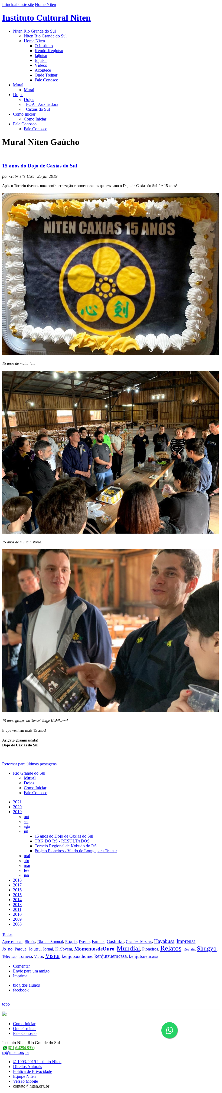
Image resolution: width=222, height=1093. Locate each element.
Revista (189, 949)
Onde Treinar (46, 75)
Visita (52, 955)
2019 (17, 811)
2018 (17, 880)
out (26, 816)
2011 (17, 909)
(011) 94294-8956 (21, 1047)
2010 (17, 914)
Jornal (48, 949)
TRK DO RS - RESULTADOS (62, 841)
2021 (17, 802)
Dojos (18, 94)
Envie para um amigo (31, 971)
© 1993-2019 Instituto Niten (37, 1061)
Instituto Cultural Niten (46, 18)
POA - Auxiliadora (42, 104)
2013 (17, 904)
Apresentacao (12, 942)
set (26, 821)
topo (6, 1004)
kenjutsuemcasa (110, 956)
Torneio (25, 956)
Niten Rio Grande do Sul (34, 31)
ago (27, 826)
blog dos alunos (26, 985)
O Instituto (44, 45)
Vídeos (41, 65)
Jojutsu (41, 60)
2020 (17, 806)
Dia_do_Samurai (50, 942)
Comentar (21, 966)
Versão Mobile (25, 1081)
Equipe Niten (24, 1076)
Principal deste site (18, 4)
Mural (18, 85)
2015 (17, 894)
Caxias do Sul (38, 109)
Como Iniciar (24, 114)
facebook (21, 990)
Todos (7, 934)
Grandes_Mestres (139, 942)
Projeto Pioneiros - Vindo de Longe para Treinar (76, 850)
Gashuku (115, 941)
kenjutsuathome (77, 956)
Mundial (128, 948)
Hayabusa (164, 941)
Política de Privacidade (32, 1071)
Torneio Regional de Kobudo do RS (66, 846)
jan (26, 875)
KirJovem (63, 949)
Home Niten (45, 4)
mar (27, 865)
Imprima (20, 976)
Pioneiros (150, 949)
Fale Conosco (46, 80)
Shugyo (207, 948)
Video (38, 957)
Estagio (71, 942)
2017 (17, 885)
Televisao (9, 957)
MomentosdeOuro (94, 949)
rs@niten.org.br (15, 1052)
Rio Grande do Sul (29, 773)
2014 (17, 899)
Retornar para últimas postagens (29, 764)
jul (26, 831)
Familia (98, 941)
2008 (17, 924)
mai (27, 855)
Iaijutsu (41, 55)
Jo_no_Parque (14, 949)
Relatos (170, 948)
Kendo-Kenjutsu (49, 50)
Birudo (30, 942)
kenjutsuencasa (143, 956)
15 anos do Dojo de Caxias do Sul (39, 166)
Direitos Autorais (27, 1066)
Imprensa (186, 941)
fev (26, 870)
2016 (17, 890)
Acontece (43, 70)
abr (26, 860)
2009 (17, 919)
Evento (84, 942)
